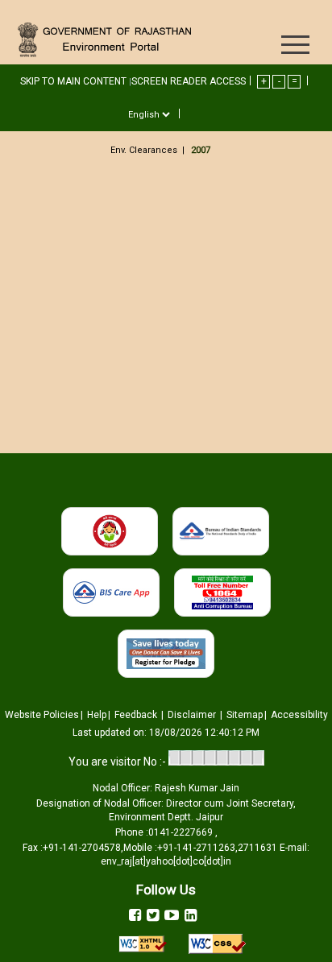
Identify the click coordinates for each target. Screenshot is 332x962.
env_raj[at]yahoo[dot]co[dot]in (166, 861)
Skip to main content (74, 81)
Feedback (137, 714)
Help (96, 714)
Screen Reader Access (188, 81)
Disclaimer (193, 714)
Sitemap (244, 714)
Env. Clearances (143, 150)
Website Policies (42, 714)
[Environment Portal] (107, 39)
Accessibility (299, 714)
